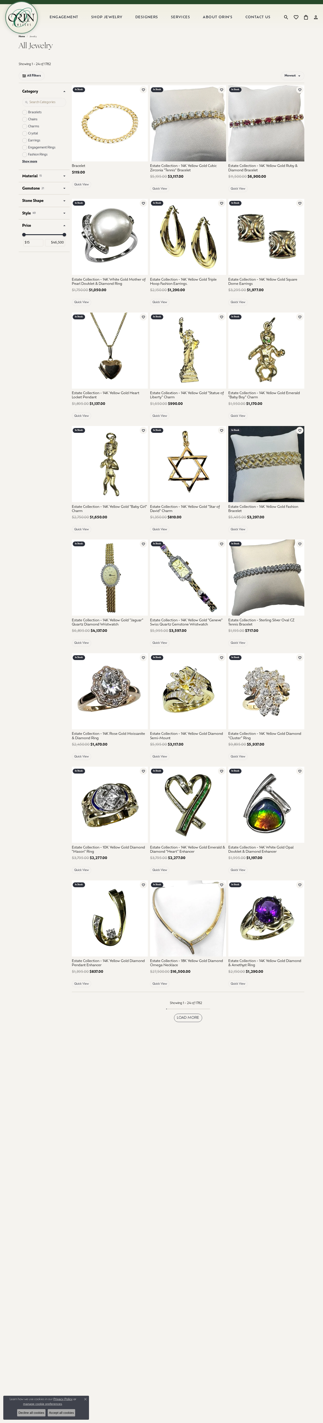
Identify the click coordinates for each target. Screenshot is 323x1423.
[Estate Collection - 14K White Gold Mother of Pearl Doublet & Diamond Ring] (110, 237)
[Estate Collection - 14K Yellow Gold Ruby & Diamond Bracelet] (266, 123)
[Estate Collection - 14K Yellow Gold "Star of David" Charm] (188, 464)
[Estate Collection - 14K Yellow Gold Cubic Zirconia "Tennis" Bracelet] (188, 123)
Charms (33, 126)
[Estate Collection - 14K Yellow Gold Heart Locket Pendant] (110, 351)
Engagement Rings (41, 147)
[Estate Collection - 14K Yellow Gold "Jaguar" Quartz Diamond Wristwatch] (110, 578)
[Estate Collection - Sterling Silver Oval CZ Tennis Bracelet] (266, 578)
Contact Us (258, 17)
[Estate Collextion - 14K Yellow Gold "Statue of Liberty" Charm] (188, 351)
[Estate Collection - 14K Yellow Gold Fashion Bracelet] (266, 464)
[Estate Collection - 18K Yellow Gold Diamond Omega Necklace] (188, 918)
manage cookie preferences (42, 1404)
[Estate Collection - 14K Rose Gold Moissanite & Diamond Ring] (110, 691)
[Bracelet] (110, 123)
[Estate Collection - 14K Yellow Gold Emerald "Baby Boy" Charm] (266, 351)
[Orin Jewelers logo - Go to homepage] (21, 17)
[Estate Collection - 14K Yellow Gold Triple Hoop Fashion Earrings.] (188, 237)
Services (180, 17)
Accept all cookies (61, 1412)
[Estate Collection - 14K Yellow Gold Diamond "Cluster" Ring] (266, 691)
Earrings (34, 140)
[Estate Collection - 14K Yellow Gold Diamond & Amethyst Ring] (266, 918)
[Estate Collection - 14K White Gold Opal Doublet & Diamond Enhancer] (266, 805)
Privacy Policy (63, 1399)
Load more (188, 1018)
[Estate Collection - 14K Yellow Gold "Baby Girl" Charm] (110, 464)
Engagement (64, 17)
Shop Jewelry (107, 17)
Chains (32, 119)
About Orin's (217, 17)
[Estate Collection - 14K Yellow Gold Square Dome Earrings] (266, 237)
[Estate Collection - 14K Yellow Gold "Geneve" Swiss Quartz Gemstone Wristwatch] (188, 578)
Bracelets (35, 112)
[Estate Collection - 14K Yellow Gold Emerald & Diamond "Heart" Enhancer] (188, 805)
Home (22, 36)
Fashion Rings (37, 154)
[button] (286, 17)
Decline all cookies (31, 1412)
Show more (29, 161)
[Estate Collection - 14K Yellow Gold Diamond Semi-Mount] (188, 691)
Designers (146, 17)
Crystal (33, 133)
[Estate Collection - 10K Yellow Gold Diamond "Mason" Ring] (110, 805)
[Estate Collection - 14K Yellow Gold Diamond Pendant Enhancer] (110, 918)
